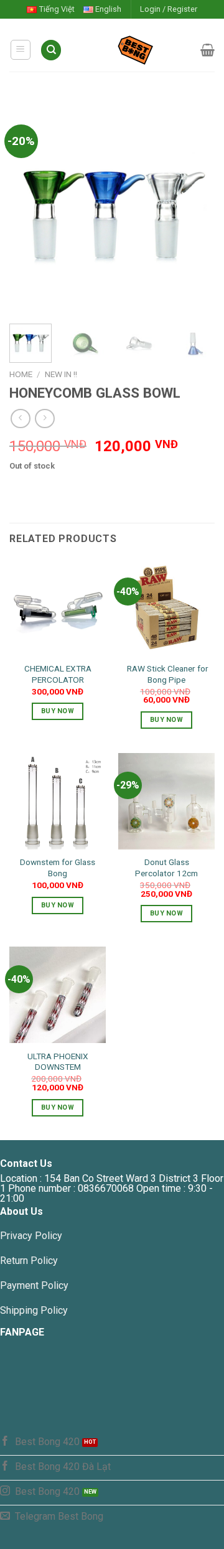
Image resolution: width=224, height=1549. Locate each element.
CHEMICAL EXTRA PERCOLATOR (57, 674)
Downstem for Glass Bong (57, 867)
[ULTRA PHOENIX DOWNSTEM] (57, 995)
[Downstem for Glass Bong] (57, 801)
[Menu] (21, 50)
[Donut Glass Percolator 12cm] (166, 801)
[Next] (195, 209)
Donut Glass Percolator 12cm (166, 867)
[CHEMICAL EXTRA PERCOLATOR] (57, 607)
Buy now (57, 711)
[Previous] (29, 209)
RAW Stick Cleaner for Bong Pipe (166, 674)
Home (20, 374)
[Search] (51, 50)
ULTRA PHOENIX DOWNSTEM (57, 1061)
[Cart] (207, 49)
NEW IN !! (61, 374)
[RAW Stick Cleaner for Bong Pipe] (166, 607)
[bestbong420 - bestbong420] (131, 50)
